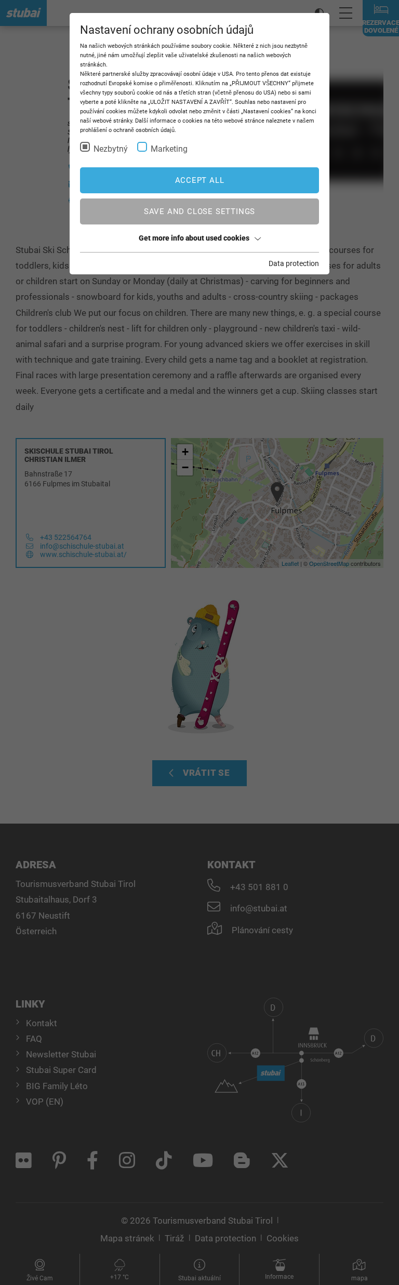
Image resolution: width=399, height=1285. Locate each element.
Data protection (294, 263)
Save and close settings (199, 211)
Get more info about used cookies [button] (194, 238)
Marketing (169, 149)
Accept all (199, 180)
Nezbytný (111, 149)
